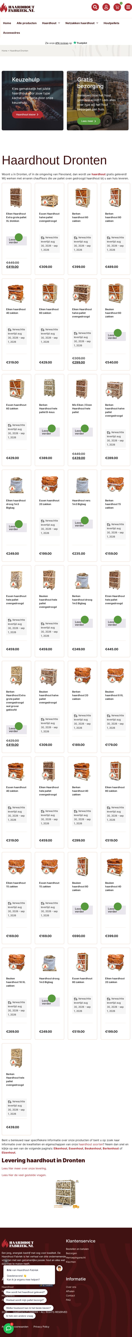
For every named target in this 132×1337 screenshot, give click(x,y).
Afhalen (70, 1291)
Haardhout (49, 23)
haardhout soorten (91, 1144)
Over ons (71, 1286)
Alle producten (27, 23)
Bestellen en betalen (77, 1248)
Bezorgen (71, 1253)
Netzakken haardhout (80, 23)
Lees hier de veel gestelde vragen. (24, 1175)
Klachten (71, 1261)
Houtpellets (111, 23)
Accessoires (11, 32)
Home (7, 23)
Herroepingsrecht (76, 1257)
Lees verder (13, 241)
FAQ (68, 1299)
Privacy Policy (41, 1326)
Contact (70, 1295)
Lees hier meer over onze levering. (24, 1168)
